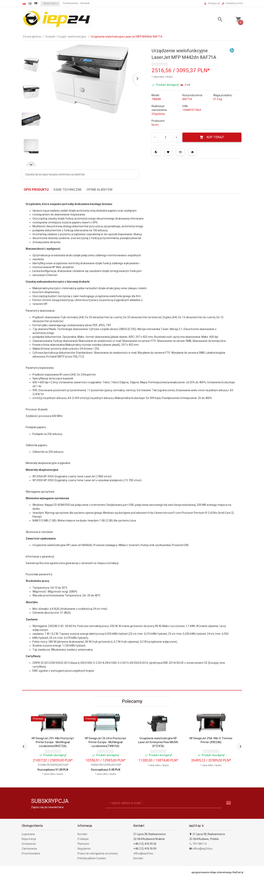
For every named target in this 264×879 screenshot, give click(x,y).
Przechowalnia (31, 853)
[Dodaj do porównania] (156, 152)
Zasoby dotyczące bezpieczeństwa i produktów (55, 174)
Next (31, 164)
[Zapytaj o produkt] (180, 152)
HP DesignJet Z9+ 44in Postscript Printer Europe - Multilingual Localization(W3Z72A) (53, 742)
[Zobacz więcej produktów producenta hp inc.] (232, 50)
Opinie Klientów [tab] (99, 189)
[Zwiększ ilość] (176, 137)
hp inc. (155, 124)
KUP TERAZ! (215, 137)
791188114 (199, 843)
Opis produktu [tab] (36, 189)
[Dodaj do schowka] (168, 152)
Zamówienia (29, 848)
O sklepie (83, 838)
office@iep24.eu (143, 853)
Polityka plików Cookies (91, 858)
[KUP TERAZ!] (70, 744)
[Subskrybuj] (228, 803)
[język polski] (24, 3)
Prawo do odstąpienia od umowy (97, 853)
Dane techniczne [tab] (68, 189)
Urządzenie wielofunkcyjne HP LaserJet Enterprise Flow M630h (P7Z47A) (158, 742)
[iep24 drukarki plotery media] (57, 19)
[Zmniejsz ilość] (155, 137)
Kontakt (82, 834)
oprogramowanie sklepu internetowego (211, 872)
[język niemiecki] (35, 3)
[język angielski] (30, 3)
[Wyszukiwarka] (215, 19)
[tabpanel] (132, 442)
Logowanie (28, 834)
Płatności (83, 843)
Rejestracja (29, 838)
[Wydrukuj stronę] (192, 152)
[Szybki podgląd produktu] (70, 715)
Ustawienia (29, 843)
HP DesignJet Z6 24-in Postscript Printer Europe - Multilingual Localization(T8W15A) (105, 742)
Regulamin (84, 848)
